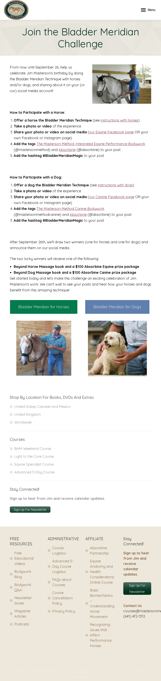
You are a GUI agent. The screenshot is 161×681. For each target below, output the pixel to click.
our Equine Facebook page (111, 132)
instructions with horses (119, 120)
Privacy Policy (63, 611)
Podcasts (21, 624)
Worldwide (23, 422)
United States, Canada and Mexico (42, 406)
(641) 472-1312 (134, 616)
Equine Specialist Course (34, 464)
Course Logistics (59, 551)
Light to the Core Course (34, 456)
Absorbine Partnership (99, 551)
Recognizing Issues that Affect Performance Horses (101, 635)
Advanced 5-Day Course (34, 472)
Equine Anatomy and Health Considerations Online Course (102, 572)
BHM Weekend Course (32, 448)
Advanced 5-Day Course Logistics (62, 566)
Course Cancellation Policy (62, 598)
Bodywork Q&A (22, 587)
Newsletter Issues (23, 600)
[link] (91, 144)
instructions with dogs (115, 185)
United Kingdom (27, 414)
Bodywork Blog (22, 574)
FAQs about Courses (61, 582)
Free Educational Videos (24, 558)
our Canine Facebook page (111, 197)
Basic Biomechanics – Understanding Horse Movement (102, 603)
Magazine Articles (22, 614)
